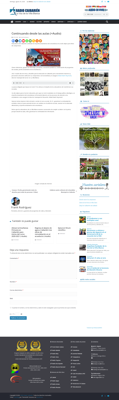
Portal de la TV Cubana (78, 383)
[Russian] (100, 6)
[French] (91, 6)
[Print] (37, 40)
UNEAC (74, 377)
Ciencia (53, 22)
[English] (89, 6)
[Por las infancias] (94, 35)
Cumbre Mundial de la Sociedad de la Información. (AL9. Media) (28, 355)
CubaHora (75, 380)
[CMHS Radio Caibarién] (12, 22)
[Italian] (96, 6)
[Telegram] (20, 40)
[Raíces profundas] (94, 72)
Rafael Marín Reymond (64, 75)
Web (11, 298)
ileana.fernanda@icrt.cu (99, 350)
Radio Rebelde (56, 350)
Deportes (46, 22)
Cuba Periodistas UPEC (78, 373)
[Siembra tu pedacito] (94, 159)
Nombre (13, 282)
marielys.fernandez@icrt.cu (100, 369)
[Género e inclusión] (94, 105)
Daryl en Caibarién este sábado (41, 1)
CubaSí (74, 370)
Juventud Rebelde (77, 353)
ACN (73, 367)
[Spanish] (87, 6)
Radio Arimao (56, 384)
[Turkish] (103, 6)
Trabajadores (76, 357)
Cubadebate (75, 350)
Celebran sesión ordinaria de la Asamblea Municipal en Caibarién (62, 191)
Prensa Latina (76, 363)
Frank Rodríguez (25, 37)
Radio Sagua (55, 381)
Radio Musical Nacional (58, 367)
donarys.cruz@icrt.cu (98, 364)
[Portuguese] (98, 6)
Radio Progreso (56, 360)
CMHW (54, 377)
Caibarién (18, 22)
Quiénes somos (82, 22)
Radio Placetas (56, 387)
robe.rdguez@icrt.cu (98, 377)
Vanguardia (75, 360)
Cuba (24, 22)
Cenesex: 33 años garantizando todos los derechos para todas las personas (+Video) (25, 191)
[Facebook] (13, 40)
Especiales (70, 22)
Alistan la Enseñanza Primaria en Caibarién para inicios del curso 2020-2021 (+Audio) (20, 232)
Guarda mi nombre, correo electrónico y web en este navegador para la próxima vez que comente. (44, 308)
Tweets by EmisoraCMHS (94, 328)
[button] (27, 22)
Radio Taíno (55, 357)
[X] (16, 40)
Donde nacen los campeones (87, 199)
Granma (74, 347)
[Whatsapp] (26, 40)
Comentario (14, 258)
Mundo (32, 22)
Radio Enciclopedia (57, 363)
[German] (94, 6)
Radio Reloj (55, 353)
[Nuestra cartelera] (94, 183)
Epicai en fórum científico (64, 229)
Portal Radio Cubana (58, 347)
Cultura (39, 22)
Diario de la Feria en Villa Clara (88, 202)
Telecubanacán (76, 387)
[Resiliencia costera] (94, 128)
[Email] (30, 40)
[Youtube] (23, 40)
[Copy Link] (33, 40)
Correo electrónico (16, 290)
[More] (40, 40)
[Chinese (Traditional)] (105, 6)
